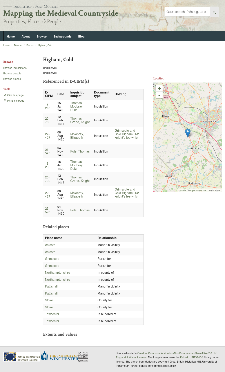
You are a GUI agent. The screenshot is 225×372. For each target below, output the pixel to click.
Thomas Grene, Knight (80, 120)
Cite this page (15, 95)
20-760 (47, 120)
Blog (81, 36)
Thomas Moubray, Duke (76, 106)
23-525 (47, 151)
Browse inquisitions (15, 68)
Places (30, 45)
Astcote (50, 245)
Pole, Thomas (80, 151)
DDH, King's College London (83, 356)
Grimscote (52, 258)
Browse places (12, 79)
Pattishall (51, 286)
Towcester (52, 314)
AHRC (22, 357)
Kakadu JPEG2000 (191, 357)
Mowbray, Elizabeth (77, 136)
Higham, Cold (45, 45)
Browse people (12, 73)
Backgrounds (62, 36)
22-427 (47, 136)
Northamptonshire (57, 272)
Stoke (49, 300)
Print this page (15, 100)
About (26, 36)
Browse (41, 36)
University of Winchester (61, 356)
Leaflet (182, 190)
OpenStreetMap (198, 190)
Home (11, 36)
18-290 (47, 106)
